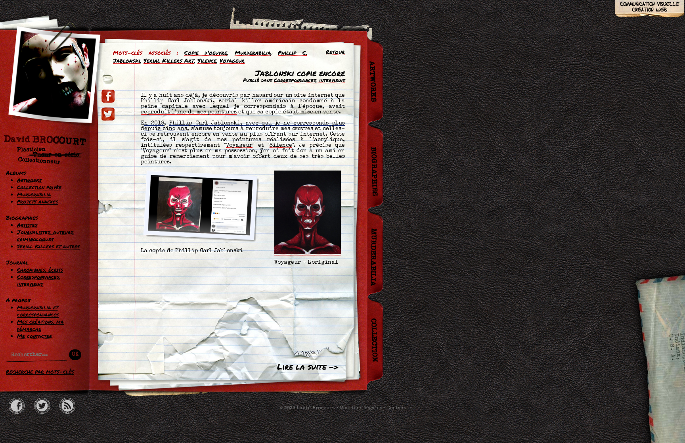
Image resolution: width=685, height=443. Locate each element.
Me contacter (34, 335)
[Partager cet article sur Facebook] (108, 96)
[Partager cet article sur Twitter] (108, 114)
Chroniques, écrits (40, 269)
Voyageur (232, 60)
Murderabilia (34, 194)
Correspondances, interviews (38, 280)
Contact (396, 408)
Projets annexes (37, 201)
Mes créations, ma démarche (40, 325)
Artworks (29, 180)
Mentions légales (361, 408)
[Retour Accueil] (49, 98)
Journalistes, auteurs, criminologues (45, 235)
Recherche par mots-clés (40, 371)
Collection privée (39, 187)
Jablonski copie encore (300, 73)
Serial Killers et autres (48, 246)
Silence (206, 60)
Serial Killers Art (169, 60)
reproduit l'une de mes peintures (189, 112)
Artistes (27, 224)
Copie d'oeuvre (206, 52)
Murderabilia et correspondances (38, 311)
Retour (335, 52)
